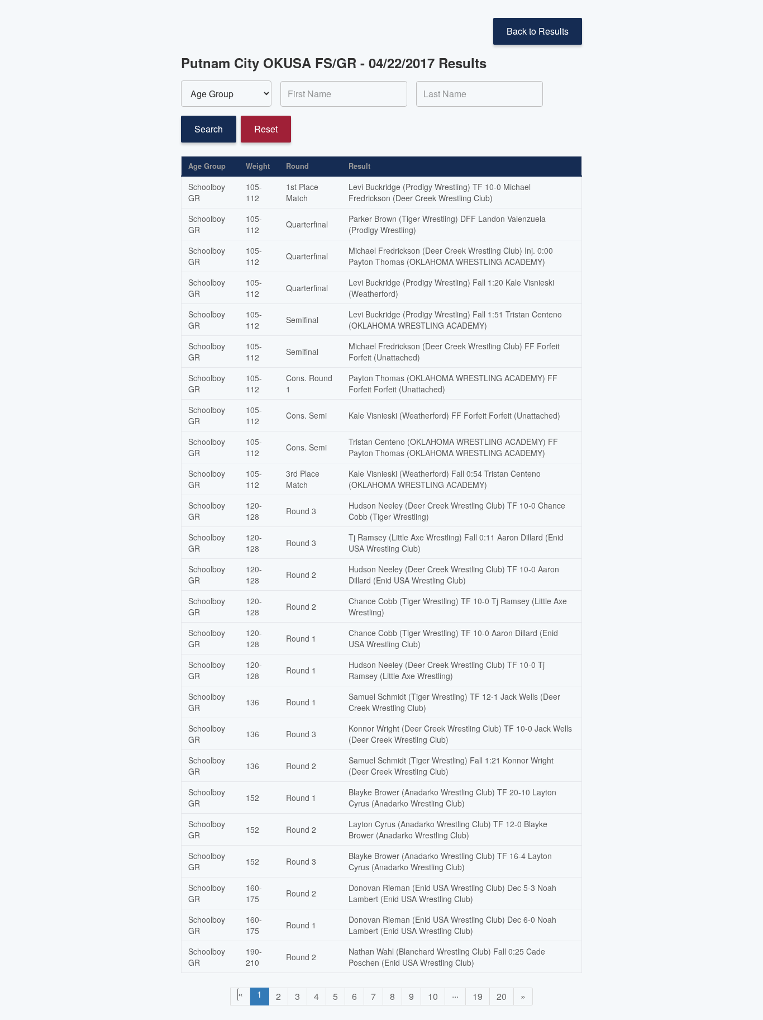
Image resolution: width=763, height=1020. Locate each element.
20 (502, 996)
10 (433, 996)
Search (208, 128)
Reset (266, 128)
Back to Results (538, 31)
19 (478, 996)
